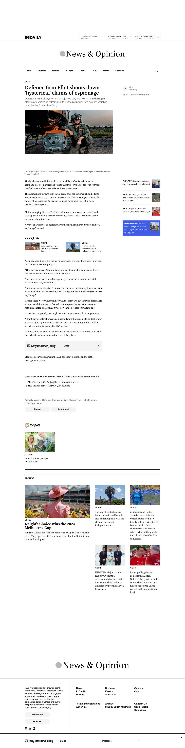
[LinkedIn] (34, 728)
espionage (30, 403)
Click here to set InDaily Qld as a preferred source (53, 382)
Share (37, 409)
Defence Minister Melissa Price (67, 400)
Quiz (94, 71)
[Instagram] (30, 728)
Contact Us (140, 703)
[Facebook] (26, 728)
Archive (109, 703)
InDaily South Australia (118, 707)
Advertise (81, 707)
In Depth (69, 71)
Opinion (55, 71)
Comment (63, 409)
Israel (39, 403)
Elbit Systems (90, 400)
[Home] (38, 37)
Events (82, 71)
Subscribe (119, 71)
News (29, 71)
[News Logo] (92, 54)
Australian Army (32, 400)
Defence (46, 400)
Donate (105, 71)
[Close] (181, 737)
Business (42, 71)
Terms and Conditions (88, 703)
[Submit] (97, 346)
